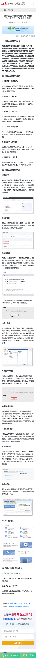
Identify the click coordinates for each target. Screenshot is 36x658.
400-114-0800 (11, 655)
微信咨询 (30, 655)
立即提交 (18, 643)
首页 (4, 10)
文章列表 (10, 10)
